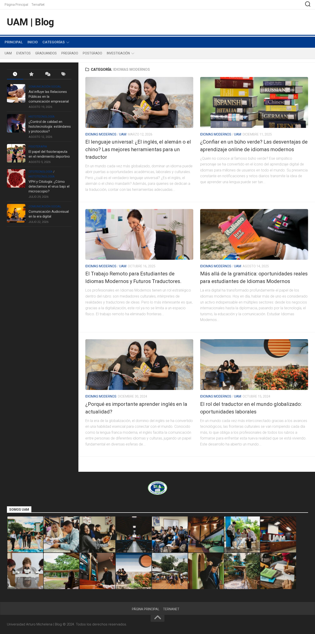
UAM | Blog (30, 22)
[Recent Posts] (15, 75)
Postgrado (92, 53)
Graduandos (46, 53)
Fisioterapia (38, 146)
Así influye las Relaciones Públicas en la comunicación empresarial (49, 96)
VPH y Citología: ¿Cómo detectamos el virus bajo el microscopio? (49, 186)
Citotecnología (41, 171)
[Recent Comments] (47, 75)
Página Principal (16, 4)
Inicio (32, 42)
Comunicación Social (45, 86)
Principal (14, 42)
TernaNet (38, 4)
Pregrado (69, 53)
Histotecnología (42, 116)
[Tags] (63, 75)
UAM (8, 53)
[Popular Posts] (31, 75)
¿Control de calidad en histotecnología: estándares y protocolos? (50, 126)
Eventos (23, 53)
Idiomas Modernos (100, 134)
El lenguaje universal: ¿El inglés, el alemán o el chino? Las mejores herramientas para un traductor (138, 149)
